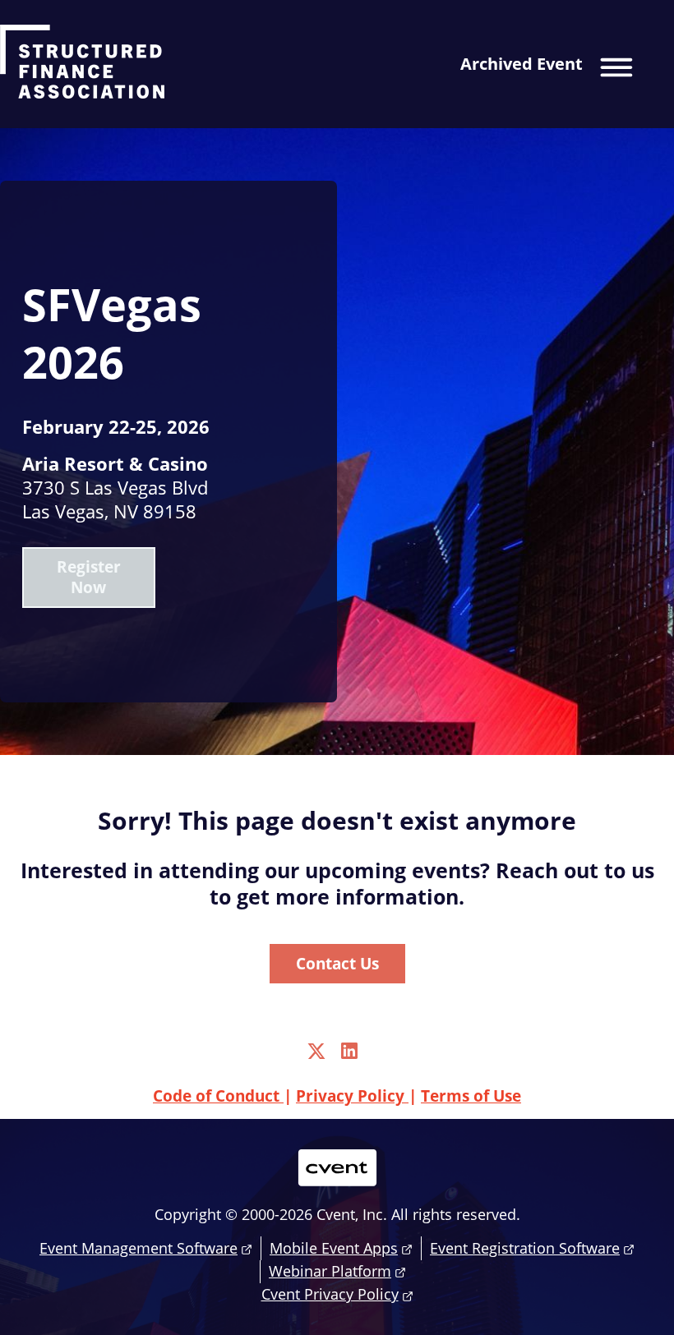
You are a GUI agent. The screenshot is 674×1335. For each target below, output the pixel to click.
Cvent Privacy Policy (330, 1294)
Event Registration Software (525, 1248)
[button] (557, 64)
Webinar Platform (330, 1271)
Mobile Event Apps (334, 1248)
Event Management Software (138, 1248)
